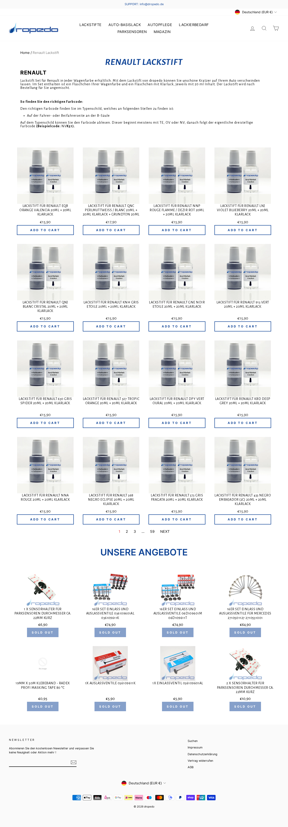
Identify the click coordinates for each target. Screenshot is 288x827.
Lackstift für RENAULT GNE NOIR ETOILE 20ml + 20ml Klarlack (177, 304)
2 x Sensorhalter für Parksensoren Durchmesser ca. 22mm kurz (245, 687)
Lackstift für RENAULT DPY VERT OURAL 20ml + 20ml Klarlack (177, 401)
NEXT (165, 531)
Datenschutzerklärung (202, 754)
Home (25, 52)
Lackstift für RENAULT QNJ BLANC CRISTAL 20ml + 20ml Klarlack (45, 307)
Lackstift (134, 80)
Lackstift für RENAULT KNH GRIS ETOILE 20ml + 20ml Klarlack (111, 304)
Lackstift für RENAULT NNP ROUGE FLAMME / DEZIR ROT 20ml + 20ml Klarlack (177, 210)
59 (152, 531)
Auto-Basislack (124, 24)
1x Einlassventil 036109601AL (177, 683)
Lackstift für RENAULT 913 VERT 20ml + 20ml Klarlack (242, 304)
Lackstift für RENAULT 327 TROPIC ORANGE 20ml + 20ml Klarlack (111, 401)
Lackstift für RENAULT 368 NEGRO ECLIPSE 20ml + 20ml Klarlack (111, 500)
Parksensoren (132, 31)
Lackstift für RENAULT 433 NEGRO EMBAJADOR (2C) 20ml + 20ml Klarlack (242, 500)
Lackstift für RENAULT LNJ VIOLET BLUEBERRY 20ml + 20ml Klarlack (243, 210)
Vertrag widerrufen (200, 760)
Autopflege (160, 24)
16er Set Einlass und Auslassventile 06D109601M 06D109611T (177, 613)
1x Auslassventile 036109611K (110, 683)
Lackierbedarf (194, 24)
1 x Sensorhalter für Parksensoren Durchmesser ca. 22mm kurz (42, 613)
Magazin (162, 31)
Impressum (195, 747)
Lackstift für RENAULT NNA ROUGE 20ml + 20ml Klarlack (45, 497)
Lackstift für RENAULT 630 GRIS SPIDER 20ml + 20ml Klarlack (45, 401)
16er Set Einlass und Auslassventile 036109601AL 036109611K (110, 613)
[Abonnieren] (73, 762)
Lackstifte (90, 24)
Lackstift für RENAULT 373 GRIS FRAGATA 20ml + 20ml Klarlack (177, 497)
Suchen (193, 741)
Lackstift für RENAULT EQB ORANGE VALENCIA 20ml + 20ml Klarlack (45, 210)
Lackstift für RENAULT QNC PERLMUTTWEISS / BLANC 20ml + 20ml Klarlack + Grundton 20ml (111, 210)
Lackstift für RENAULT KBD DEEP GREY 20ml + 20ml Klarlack (242, 401)
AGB (191, 767)
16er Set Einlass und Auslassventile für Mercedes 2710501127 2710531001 (245, 613)
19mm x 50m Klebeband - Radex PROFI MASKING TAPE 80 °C (43, 685)
